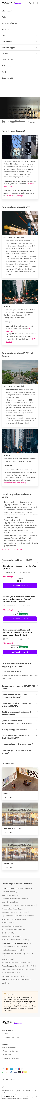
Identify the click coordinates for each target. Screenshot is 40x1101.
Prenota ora (8, 797)
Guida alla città (7, 78)
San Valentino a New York (11, 973)
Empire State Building (9, 892)
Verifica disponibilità (20, 585)
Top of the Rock (7, 916)
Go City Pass (14, 979)
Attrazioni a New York (10, 23)
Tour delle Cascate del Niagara (12, 909)
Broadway (19, 888)
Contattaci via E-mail (11, 1037)
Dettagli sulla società (9, 1048)
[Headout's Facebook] (14, 1079)
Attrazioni (5, 29)
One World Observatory (10, 905)
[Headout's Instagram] (7, 1079)
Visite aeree (6, 66)
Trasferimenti (7, 41)
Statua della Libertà (28, 905)
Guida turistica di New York (24, 966)
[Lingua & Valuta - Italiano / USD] (34, 3)
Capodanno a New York (25, 969)
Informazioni (7, 11)
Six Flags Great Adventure (24, 916)
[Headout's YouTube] (11, 1079)
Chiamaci (7, 1034)
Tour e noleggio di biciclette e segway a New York (17, 954)
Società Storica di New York (11, 936)
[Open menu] (37, 3)
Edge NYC (28, 888)
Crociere (5, 53)
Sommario (10, 1096)
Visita (4, 17)
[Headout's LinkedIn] (3, 1079)
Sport (4, 72)
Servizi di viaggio (8, 47)
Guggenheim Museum (9, 912)
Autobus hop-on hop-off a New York (15, 946)
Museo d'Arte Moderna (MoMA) (17, 121)
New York (3, 121)
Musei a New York (8, 959)
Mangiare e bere (8, 59)
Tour (3, 35)
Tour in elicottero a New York (12, 950)
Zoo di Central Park (8, 933)
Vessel (25, 940)
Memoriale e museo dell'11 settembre (15, 898)
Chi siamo (5, 983)
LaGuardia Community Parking (14, 482)
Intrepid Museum (8, 922)
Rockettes (23, 912)
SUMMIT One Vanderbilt (10, 895)
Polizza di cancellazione (10, 1058)
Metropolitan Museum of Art (12, 926)
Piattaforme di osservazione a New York (16, 962)
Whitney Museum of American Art (13, 929)
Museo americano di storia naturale (14, 919)
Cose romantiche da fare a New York (15, 976)
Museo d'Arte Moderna (10, 902)
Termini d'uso (6, 1054)
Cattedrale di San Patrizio (11, 940)
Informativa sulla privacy (10, 1051)
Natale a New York (8, 969)
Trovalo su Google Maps (14, 195)
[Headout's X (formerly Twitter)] (18, 1079)
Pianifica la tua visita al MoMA (12, 550)
